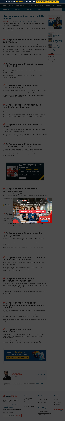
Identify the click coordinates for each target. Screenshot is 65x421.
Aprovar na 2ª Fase (53, 1)
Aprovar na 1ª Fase (41, 1)
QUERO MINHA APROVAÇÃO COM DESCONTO (32, 211)
